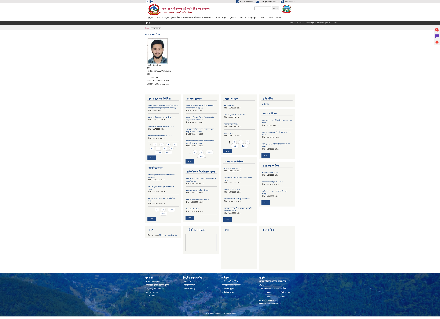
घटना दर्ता (187, 281)
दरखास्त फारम (228, 133)
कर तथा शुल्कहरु (152, 292)
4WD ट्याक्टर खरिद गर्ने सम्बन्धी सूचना (197, 190)
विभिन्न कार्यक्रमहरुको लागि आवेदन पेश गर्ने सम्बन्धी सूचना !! (298, 23)
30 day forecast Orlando (168, 235)
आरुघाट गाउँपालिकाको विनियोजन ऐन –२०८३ (161, 126)
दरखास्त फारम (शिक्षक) (231, 124)
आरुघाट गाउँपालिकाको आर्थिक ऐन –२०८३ (160, 136)
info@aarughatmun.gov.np (269, 303)
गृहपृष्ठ (150, 18)
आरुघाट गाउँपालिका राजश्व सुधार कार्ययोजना (236, 199)
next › (159, 152)
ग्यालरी (270, 18)
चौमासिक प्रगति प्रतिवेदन (231, 285)
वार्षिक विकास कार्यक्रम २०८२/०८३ (272, 182)
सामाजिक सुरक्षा (189, 285)
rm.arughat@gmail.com (268, 300)
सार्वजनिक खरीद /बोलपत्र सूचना (157, 285)
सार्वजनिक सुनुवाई (228, 289)
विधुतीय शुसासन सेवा (172, 18)
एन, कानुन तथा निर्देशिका (155, 289)
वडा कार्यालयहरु (220, 18)
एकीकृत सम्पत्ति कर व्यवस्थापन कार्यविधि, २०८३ (161, 117)
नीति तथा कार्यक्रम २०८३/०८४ (233, 168)
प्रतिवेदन (207, 18)
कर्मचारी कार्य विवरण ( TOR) (232, 189)
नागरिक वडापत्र (189, 289)
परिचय (158, 18)
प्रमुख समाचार (151, 296)
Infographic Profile (256, 18)
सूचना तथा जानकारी (237, 18)
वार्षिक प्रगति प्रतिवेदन (230, 281)
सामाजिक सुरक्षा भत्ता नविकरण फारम (234, 115)
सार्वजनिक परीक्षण (228, 292)
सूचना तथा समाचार (153, 281)
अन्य (151, 158)
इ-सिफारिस (265, 104)
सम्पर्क (278, 18)
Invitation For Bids (192, 209)
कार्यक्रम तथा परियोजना (192, 18)
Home (147, 28)
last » (168, 152)
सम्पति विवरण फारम (229, 105)
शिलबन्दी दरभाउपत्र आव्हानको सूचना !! (197, 199)
